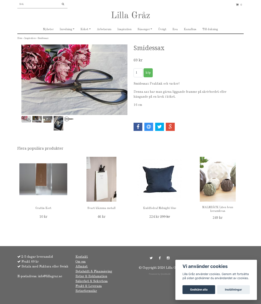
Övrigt (162, 29)
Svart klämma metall (101, 208)
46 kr (101, 217)
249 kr (218, 218)
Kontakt (81, 257)
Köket (84, 29)
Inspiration (124, 29)
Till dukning (210, 29)
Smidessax (43, 38)
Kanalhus (190, 29)
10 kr (43, 217)
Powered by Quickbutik (159, 274)
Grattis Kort (43, 208)
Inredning (66, 29)
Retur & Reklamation (91, 276)
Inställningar (233, 289)
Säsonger (144, 29)
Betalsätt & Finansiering (93, 271)
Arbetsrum (104, 29)
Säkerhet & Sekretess (91, 281)
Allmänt (81, 266)
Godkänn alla (199, 289)
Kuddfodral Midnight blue (159, 208)
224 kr (159, 217)
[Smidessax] (74, 79)
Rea (175, 29)
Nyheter (48, 29)
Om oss (80, 261)
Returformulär (86, 291)
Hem (20, 38)
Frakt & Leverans (88, 286)
